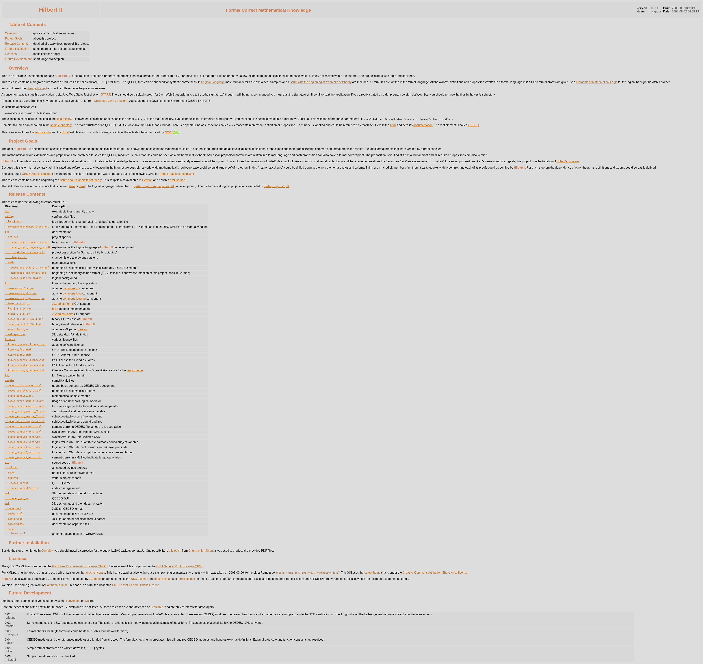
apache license (95, 572)
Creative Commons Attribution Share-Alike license (435, 572)
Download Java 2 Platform (111, 100)
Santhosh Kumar (56, 585)
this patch (175, 550)
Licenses (11, 53)
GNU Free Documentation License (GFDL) (79, 566)
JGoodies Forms (63, 303)
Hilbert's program (568, 161)
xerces (82, 329)
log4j (55, 308)
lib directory (63, 118)
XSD (393, 125)
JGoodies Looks (62, 314)
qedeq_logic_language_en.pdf (154, 186)
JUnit (65, 132)
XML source (177, 180)
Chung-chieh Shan (200, 550)
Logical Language (213, 82)
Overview (11, 33)
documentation (423, 125)
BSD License (139, 578)
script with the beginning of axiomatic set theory (321, 82)
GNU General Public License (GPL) (179, 566)
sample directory (61, 125)
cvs (86, 600)
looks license (162, 578)
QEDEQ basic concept (36, 173)
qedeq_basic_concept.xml (177, 173)
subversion (73, 600)
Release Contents (16, 43)
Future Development (18, 59)
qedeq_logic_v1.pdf (276, 186)
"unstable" (157, 607)
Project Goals (14, 38)
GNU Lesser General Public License (135, 585)
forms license (186, 578)
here (72, 186)
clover (169, 132)
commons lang (72, 293)
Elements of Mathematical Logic (596, 82)
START (105, 94)
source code (43, 132)
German (147, 180)
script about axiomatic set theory (81, 180)
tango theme (135, 370)
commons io (70, 288)
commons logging (74, 298)
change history (36, 88)
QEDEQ (473, 125)
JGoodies (95, 578)
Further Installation (17, 48)
